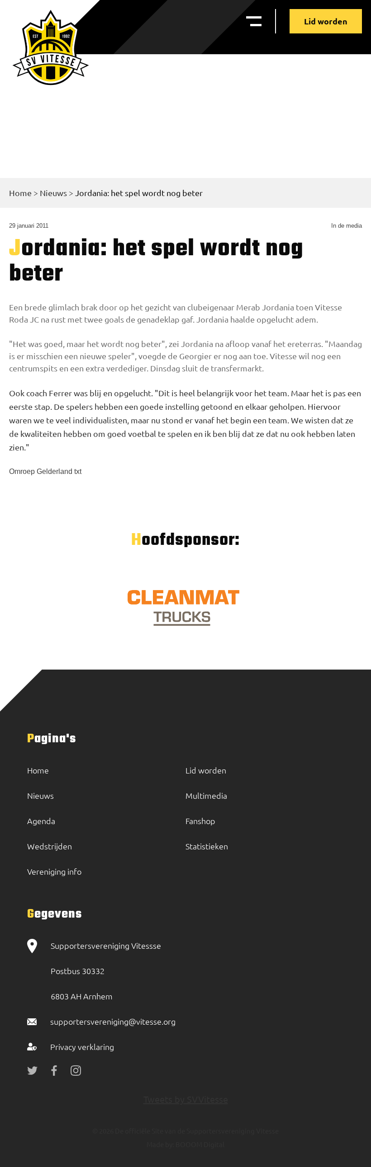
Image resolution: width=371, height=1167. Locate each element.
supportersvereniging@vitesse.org (113, 1021)
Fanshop (200, 820)
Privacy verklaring (82, 1046)
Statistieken (207, 846)
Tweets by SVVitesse (185, 1099)
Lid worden (325, 21)
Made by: (160, 1144)
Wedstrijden (49, 846)
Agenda (41, 820)
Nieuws (53, 192)
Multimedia (206, 795)
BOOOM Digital (199, 1144)
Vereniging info (54, 871)
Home (20, 192)
